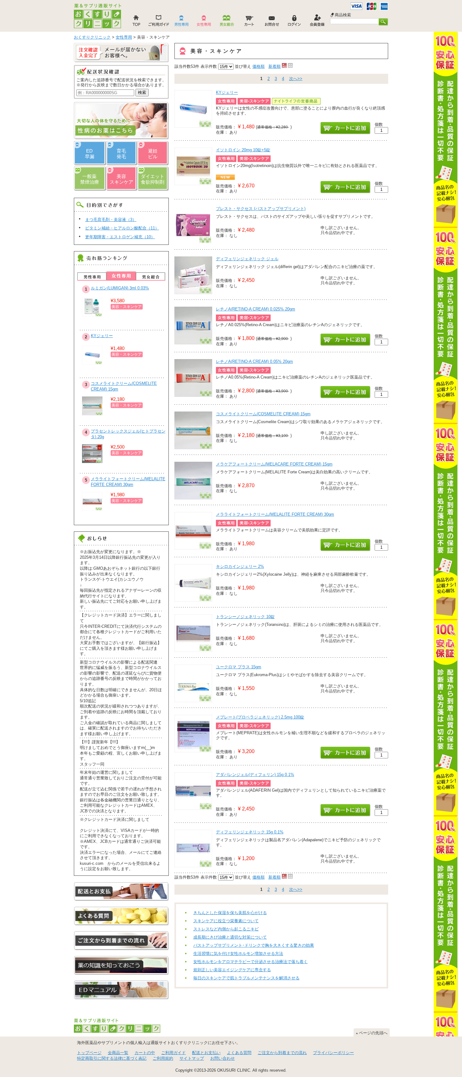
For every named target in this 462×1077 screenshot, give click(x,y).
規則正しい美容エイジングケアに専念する (232, 969)
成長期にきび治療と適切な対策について (230, 937)
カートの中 (145, 1052)
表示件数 (209, 66)
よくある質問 (239, 1052)
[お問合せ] (272, 22)
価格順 (258, 66)
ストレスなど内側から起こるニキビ (226, 929)
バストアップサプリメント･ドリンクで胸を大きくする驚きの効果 (253, 945)
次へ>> (295, 78)
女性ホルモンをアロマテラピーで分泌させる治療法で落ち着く (250, 961)
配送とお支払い (206, 1052)
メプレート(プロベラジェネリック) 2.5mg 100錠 (260, 717)
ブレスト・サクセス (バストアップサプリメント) (260, 208)
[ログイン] (294, 22)
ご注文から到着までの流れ (282, 1052)
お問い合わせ (222, 1058)
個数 (379, 124)
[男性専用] (181, 22)
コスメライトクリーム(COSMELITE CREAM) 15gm (263, 414)
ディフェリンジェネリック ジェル (247, 258)
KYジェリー (227, 92)
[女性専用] (204, 22)
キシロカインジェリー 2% (240, 566)
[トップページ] (136, 22)
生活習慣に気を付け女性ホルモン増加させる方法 (238, 953)
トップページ (89, 1052)
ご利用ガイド (173, 1052)
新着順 (274, 66)
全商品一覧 (118, 1052)
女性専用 (121, 276)
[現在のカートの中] (249, 22)
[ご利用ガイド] (158, 22)
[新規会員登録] (317, 22)
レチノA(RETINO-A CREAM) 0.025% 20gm (255, 309)
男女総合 (150, 276)
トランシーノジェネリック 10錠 (245, 616)
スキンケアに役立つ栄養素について (226, 920)
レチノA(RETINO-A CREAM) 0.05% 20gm (254, 361)
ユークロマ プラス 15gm (238, 667)
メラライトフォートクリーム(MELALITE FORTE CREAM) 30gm (275, 514)
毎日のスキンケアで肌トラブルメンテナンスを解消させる (246, 978)
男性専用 (92, 276)
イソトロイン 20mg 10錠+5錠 (243, 150)
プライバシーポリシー (333, 1052)
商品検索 (343, 15)
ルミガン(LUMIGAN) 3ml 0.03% (120, 288)
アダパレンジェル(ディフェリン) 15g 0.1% (255, 774)
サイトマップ (191, 1058)
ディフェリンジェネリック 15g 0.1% (249, 832)
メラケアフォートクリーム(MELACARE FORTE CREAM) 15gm (274, 464)
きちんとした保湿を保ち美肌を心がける (230, 912)
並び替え (243, 66)
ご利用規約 (163, 1058)
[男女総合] (226, 22)
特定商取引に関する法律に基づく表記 (111, 1058)
